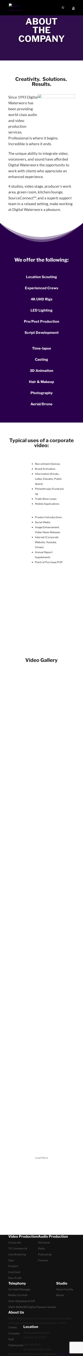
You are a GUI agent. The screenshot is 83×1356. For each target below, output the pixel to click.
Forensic (43, 1260)
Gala (11, 1260)
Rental (60, 1295)
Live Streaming (17, 1254)
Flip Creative (65, 1353)
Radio (41, 1248)
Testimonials (15, 1345)
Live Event (14, 1272)
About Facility (64, 1289)
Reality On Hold (17, 1295)
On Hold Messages (19, 1289)
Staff (11, 1339)
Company (14, 1333)
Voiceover (44, 1242)
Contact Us (22, 623)
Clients (12, 1327)
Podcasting (44, 1254)
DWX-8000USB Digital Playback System (32, 1307)
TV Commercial (17, 1248)
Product (13, 1266)
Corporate (14, 1242)
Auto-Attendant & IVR (21, 1301)
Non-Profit (14, 1278)
